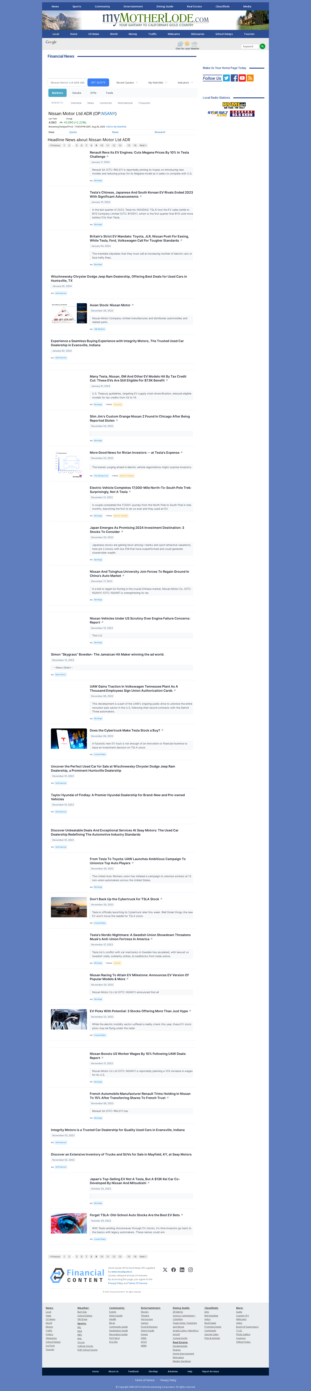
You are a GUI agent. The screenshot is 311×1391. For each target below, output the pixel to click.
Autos (207, 1319)
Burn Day (82, 1311)
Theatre (145, 1315)
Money (133, 34)
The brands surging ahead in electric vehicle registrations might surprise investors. (142, 467)
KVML (144, 1338)
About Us (113, 1371)
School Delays (224, 34)
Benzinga (98, 180)
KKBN (144, 1345)
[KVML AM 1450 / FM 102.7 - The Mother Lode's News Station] (234, 104)
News (55, 6)
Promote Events (212, 1326)
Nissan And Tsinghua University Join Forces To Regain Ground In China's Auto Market (139, 574)
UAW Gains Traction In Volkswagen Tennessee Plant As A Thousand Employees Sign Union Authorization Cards (134, 688)
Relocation (178, 1357)
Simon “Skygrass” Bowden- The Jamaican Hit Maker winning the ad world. (107, 654)
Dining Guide (165, 6)
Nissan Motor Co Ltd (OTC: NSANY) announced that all (126, 992)
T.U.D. (239, 1330)
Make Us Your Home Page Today (224, 68)
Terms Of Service (137, 1283)
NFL (79, 1327)
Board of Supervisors (247, 1326)
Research (160, 132)
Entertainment (133, 6)
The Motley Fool (101, 476)
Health (112, 1319)
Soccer (81, 1342)
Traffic (152, 34)
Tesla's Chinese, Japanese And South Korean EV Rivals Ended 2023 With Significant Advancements (141, 194)
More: (239, 1308)
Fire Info (113, 1341)
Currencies (106, 103)
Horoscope (147, 1319)
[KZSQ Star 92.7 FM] (216, 113)
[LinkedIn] (182, 1275)
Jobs (206, 1311)
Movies (144, 1311)
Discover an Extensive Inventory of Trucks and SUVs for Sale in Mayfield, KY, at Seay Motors (121, 1154)
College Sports (85, 1346)
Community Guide (118, 1326)
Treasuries (144, 103)
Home (95, 1371)
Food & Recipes (149, 1326)
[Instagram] (190, 1275)
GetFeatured (60, 293)
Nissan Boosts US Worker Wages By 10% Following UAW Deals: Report (138, 1056)
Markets (57, 93)
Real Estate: (180, 1342)
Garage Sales (211, 1334)
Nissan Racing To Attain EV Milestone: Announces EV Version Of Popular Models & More (139, 977)
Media (247, 6)
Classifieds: (211, 1308)
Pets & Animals (212, 1338)
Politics (49, 1334)
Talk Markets (99, 329)
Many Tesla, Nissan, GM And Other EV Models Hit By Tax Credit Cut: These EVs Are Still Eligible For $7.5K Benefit (138, 378)
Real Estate (194, 6)
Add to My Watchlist (116, 126)
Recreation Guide (118, 1334)
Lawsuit (117, 963)
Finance (177, 1349)
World (114, 34)
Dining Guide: (181, 1308)
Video (239, 1323)
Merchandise (211, 1315)
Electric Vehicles (127, 476)
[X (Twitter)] (165, 1275)
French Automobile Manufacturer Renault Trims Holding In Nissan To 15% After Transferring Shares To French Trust (140, 1096)
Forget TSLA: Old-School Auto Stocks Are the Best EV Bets (136, 1215)
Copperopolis (180, 1338)
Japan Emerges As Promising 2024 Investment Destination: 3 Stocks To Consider (137, 530)
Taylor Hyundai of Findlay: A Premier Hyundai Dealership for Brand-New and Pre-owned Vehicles (118, 797)
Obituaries (197, 34)
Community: (117, 1308)
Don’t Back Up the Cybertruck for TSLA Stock (126, 899)
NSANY (108, 113)
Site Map (153, 1371)
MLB (79, 1331)
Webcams (174, 34)
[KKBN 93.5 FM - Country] (242, 113)
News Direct (60, 675)
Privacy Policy (115, 1283)
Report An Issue (210, 1371)
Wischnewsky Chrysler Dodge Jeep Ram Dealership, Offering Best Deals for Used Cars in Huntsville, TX (119, 278)
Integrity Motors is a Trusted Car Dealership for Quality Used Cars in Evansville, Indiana (118, 1130)
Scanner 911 (242, 1315)
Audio (239, 1311)
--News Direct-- (63, 667)
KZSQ (144, 1341)
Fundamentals (180, 1346)
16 (135, 145)
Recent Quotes (125, 82)
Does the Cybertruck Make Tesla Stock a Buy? (127, 730)
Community (102, 6)
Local (56, 34)
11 (108, 145)
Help (190, 1371)
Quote (73, 132)
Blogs (112, 1323)
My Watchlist (155, 82)
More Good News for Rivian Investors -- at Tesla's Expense (136, 452)
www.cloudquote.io (121, 1271)
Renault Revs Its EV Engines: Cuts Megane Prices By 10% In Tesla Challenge (139, 154)
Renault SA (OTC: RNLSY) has (111, 1110)
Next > (143, 145)
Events (112, 1311)
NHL (79, 1338)
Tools (109, 93)
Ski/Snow (82, 1319)
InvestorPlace (100, 754)
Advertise (173, 1371)
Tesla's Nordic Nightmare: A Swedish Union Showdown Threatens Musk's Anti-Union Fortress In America (140, 937)
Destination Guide (118, 1330)
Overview (76, 103)
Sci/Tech (50, 1345)
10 (101, 145)
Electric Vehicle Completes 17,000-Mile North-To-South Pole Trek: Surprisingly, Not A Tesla (140, 490)
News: (49, 1308)
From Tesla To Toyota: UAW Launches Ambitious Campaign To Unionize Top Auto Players (138, 861)
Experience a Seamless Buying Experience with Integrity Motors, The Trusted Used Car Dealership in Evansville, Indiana (117, 343)
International (125, 103)
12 (114, 145)
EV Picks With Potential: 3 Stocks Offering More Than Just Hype (140, 1011)
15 (129, 145)
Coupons (240, 1338)
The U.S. (97, 635)
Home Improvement (183, 1353)
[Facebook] (173, 1275)
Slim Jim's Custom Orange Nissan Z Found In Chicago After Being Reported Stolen (140, 418)
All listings (178, 1311)
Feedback (133, 1371)
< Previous (54, 145)
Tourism (249, 34)
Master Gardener (182, 1361)
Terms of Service (145, 1380)
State (73, 34)
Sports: (81, 1323)
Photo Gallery (243, 1334)
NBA (79, 1334)
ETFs (93, 93)
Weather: (83, 1308)
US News (93, 34)
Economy (118, 404)
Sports (77, 6)
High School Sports (87, 1349)
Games (144, 1323)
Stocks (76, 93)
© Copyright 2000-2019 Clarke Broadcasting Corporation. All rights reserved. (155, 1386)
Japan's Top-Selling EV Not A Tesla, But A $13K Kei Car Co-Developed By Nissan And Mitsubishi (135, 1181)
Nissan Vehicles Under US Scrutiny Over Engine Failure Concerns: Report (140, 620)
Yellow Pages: (243, 1341)
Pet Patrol (114, 1338)
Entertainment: (151, 1308)
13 (120, 145)
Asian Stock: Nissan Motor (112, 305)
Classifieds (223, 6)
